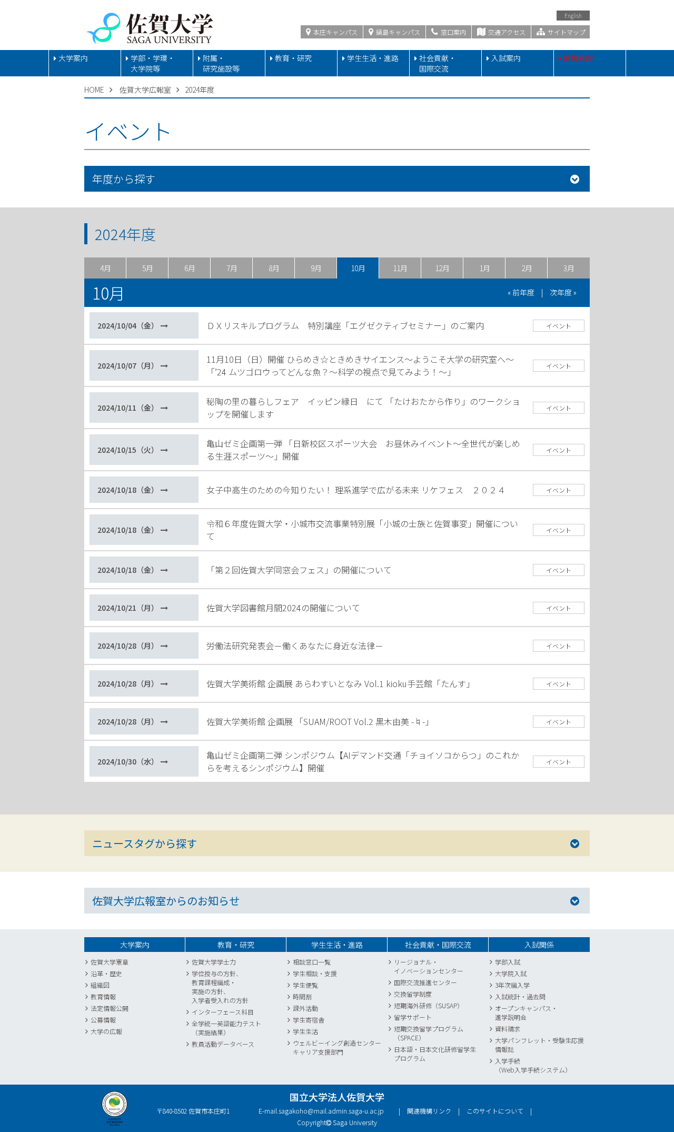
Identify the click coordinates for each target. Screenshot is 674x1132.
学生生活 (305, 1031)
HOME (94, 89)
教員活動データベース (223, 1043)
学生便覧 (305, 984)
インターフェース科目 (223, 1011)
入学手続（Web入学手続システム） (533, 1065)
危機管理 (578, 58)
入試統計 (507, 996)
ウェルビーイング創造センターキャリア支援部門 (337, 1047)
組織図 (100, 984)
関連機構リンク (429, 1110)
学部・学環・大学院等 (153, 63)
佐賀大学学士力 (214, 961)
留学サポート (413, 1016)
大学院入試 (511, 973)
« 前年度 (521, 292)
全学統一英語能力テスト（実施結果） (226, 1028)
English (573, 15)
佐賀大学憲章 (109, 961)
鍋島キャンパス (397, 31)
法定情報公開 (109, 1008)
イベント (558, 325)
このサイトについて (495, 1110)
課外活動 (305, 1008)
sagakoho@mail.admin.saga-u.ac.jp (331, 1110)
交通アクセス (506, 31)
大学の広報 (106, 1031)
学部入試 (507, 961)
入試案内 (506, 58)
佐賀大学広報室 (145, 89)
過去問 (536, 996)
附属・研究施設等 (221, 63)
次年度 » (563, 292)
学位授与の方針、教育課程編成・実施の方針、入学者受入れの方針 (220, 987)
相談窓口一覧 (312, 961)
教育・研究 (293, 58)
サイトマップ (566, 31)
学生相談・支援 (315, 973)
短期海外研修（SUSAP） (428, 1005)
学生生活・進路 (373, 58)
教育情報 (103, 996)
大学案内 (73, 58)
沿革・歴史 (106, 973)
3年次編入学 (512, 984)
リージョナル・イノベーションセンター (428, 966)
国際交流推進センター (425, 982)
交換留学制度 (413, 993)
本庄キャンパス (335, 31)
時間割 (302, 996)
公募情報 (103, 1019)
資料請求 (507, 1028)
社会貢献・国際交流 (437, 63)
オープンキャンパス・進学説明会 (526, 1012)
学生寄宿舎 (308, 1019)
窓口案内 (452, 31)
